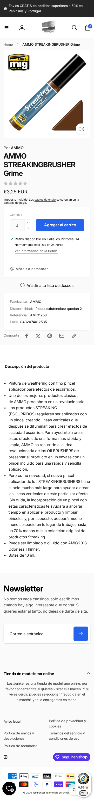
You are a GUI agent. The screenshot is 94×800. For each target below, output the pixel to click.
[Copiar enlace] (74, 335)
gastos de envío (45, 199)
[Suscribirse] (81, 634)
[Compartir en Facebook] (26, 335)
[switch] (83, 793)
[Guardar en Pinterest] (49, 335)
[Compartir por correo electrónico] (62, 336)
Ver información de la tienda (36, 251)
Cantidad (16, 214)
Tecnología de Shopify (58, 792)
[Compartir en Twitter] (38, 335)
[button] (6, 27)
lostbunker (39, 792)
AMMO (14, 147)
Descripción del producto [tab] (27, 366)
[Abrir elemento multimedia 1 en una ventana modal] (47, 93)
